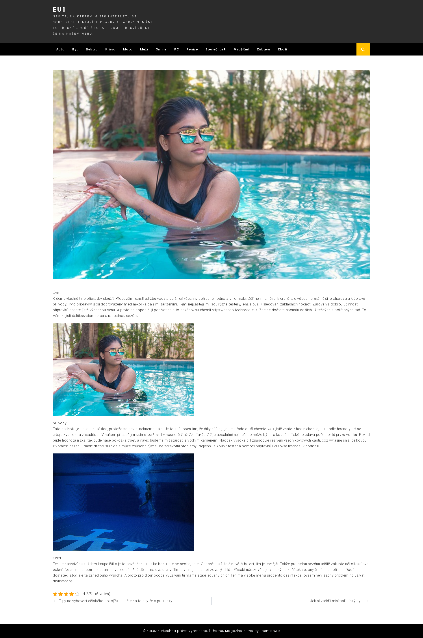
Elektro (91, 49)
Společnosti (216, 49)
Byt (75, 49)
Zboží (282, 49)
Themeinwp (270, 631)
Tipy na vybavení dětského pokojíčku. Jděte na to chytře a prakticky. (116, 601)
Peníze (192, 49)
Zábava (263, 49)
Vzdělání (241, 49)
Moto (127, 49)
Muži (144, 49)
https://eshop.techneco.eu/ (234, 310)
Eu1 (59, 9)
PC (176, 49)
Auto (60, 49)
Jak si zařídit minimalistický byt (336, 601)
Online (161, 49)
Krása (110, 49)
